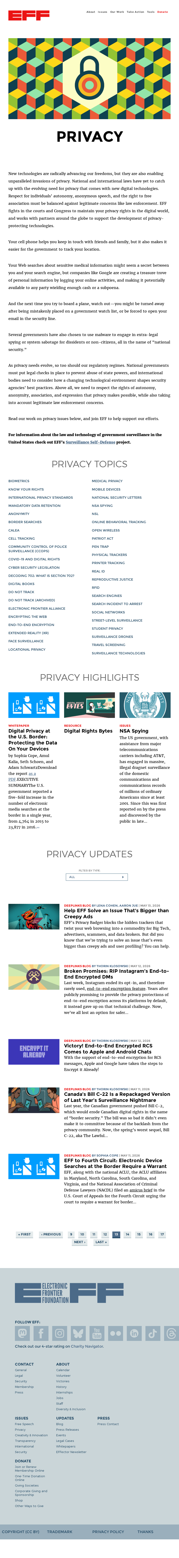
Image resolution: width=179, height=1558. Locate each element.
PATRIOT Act (102, 538)
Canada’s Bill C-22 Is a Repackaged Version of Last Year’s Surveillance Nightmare (117, 1097)
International (24, 1446)
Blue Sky (78, 1333)
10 (82, 1234)
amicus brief (141, 1190)
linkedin (134, 1333)
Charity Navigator (87, 1346)
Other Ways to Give (29, 1506)
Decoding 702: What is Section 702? (41, 576)
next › (79, 1242)
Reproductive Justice (112, 579)
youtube (97, 1333)
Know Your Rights (26, 489)
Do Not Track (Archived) (31, 600)
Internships (64, 1392)
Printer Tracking (108, 563)
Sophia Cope (107, 1155)
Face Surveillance (25, 641)
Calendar (63, 1370)
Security (21, 1381)
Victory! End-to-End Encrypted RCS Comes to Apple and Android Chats (108, 1049)
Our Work (117, 11)
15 (139, 1234)
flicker (115, 1333)
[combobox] (97, 877)
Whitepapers (66, 1446)
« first (24, 1234)
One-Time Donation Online (30, 1477)
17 (162, 1234)
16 (150, 1234)
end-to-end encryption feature (116, 988)
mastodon (22, 1333)
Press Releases (67, 1429)
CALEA (13, 530)
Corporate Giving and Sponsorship (31, 1492)
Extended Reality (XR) (28, 633)
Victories (62, 1381)
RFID (96, 588)
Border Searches (25, 522)
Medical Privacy (107, 481)
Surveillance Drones (112, 637)
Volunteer (63, 1375)
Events (61, 1435)
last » (101, 1242)
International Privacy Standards (40, 497)
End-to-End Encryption (31, 625)
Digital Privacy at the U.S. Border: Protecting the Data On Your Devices (32, 740)
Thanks (145, 1532)
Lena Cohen (107, 905)
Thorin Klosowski (112, 966)
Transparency (25, 1440)
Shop (19, 1500)
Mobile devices (106, 489)
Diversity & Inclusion (71, 1409)
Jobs (59, 1398)
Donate (162, 11)
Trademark (59, 1532)
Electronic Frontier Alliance (36, 608)
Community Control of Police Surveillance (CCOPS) (37, 549)
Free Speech (24, 1424)
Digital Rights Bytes (88, 731)
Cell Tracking (21, 538)
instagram (59, 1333)
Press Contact (108, 1424)
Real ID (98, 571)
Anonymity (18, 514)
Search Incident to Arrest (117, 604)
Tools (151, 11)
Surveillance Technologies (118, 653)
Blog (59, 1424)
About (90, 11)
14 (127, 1234)
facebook (41, 1333)
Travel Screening (108, 645)
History (61, 1386)
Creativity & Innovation (31, 1435)
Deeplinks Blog (77, 905)
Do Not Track (21, 592)
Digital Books (21, 584)
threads (171, 1333)
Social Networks (108, 612)
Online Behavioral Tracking (119, 522)
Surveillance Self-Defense (90, 442)
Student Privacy (107, 628)
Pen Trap (100, 547)
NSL (95, 514)
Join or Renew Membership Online (29, 1468)
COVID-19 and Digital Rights (34, 559)
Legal (19, 1375)
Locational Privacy (26, 649)
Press (19, 1392)
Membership (24, 1386)
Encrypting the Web (27, 617)
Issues (102, 11)
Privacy (20, 1429)
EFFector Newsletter (71, 1452)
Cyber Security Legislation (34, 567)
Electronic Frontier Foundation (28, 16)
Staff (59, 1403)
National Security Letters (117, 497)
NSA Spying (102, 506)
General (21, 1370)
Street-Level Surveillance (117, 620)
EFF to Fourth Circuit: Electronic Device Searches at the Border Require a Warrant (115, 1163)
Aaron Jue (128, 905)
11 (94, 1234)
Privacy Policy (108, 1532)
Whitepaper (18, 725)
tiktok (152, 1333)
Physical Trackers (109, 555)
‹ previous (51, 1234)
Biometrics (18, 481)
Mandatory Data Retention (34, 506)
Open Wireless (106, 530)
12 (105, 1234)
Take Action (135, 11)
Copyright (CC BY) (20, 1532)
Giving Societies (27, 1485)
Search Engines (107, 596)
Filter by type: (89, 870)
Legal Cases (65, 1440)
